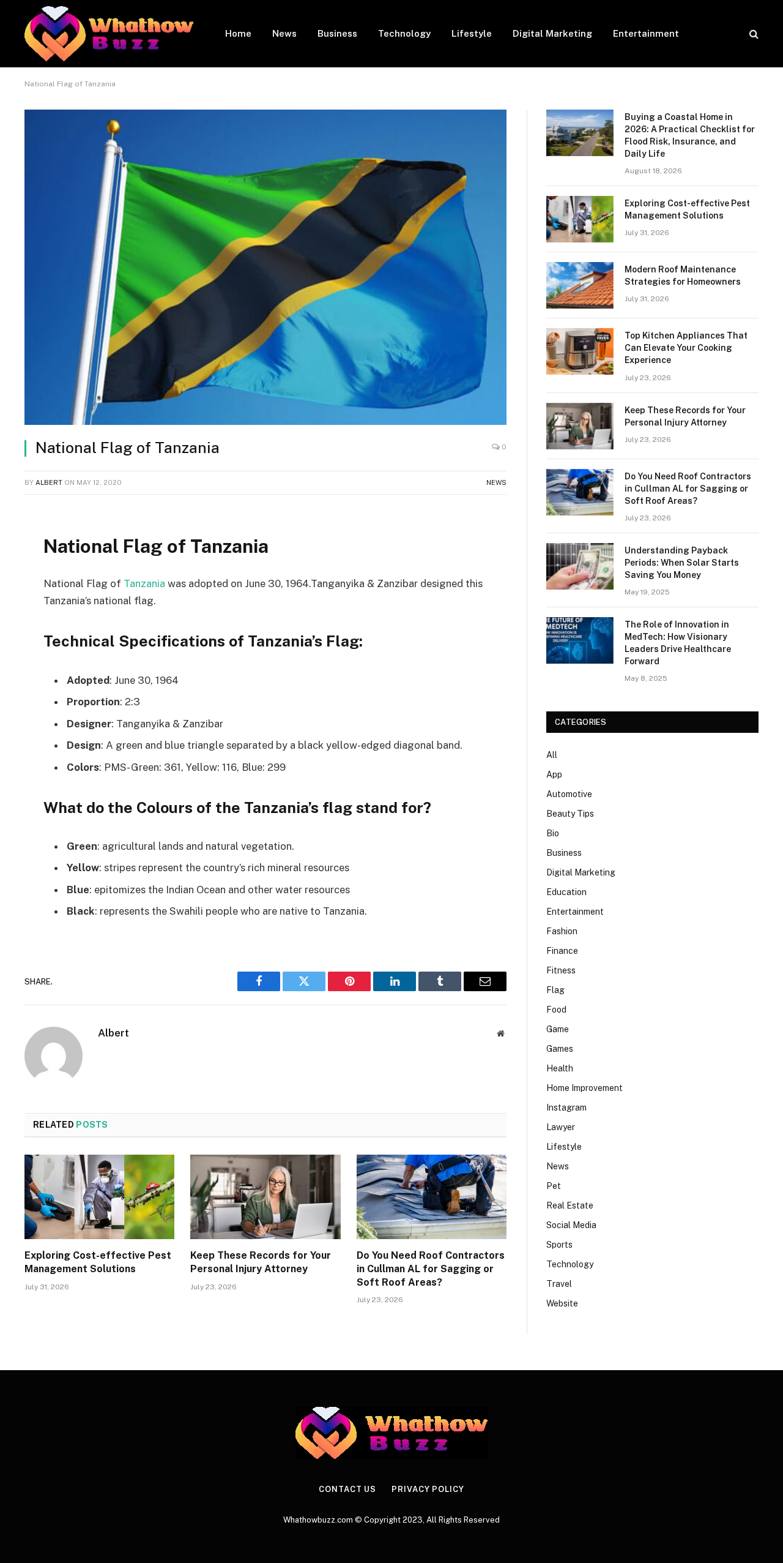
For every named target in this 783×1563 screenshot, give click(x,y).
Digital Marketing (552, 33)
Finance (562, 951)
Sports (559, 1245)
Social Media (571, 1225)
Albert (48, 482)
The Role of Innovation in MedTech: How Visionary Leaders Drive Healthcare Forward (678, 643)
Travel (559, 1284)
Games (559, 1049)
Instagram (566, 1107)
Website (562, 1303)
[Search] (753, 34)
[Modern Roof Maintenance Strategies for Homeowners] (580, 285)
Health (559, 1068)
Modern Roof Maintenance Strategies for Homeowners (683, 275)
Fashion (561, 931)
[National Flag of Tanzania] (265, 267)
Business (337, 33)
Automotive (569, 794)
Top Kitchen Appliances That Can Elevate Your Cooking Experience (686, 348)
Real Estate (569, 1205)
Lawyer (560, 1127)
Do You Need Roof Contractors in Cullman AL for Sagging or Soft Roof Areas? (431, 1269)
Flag (555, 990)
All (551, 755)
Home (238, 33)
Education (566, 892)
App (554, 774)
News (284, 33)
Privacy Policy (428, 1489)
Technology (404, 33)
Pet (553, 1186)
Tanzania (146, 583)
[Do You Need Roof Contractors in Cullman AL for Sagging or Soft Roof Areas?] (432, 1197)
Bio (552, 833)
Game (557, 1029)
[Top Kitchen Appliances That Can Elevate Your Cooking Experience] (580, 351)
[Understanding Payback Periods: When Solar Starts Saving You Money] (580, 566)
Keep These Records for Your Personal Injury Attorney (260, 1262)
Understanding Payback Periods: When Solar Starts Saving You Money (682, 562)
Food (556, 1009)
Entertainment (646, 33)
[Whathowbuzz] (108, 33)
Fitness (561, 970)
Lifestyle (471, 33)
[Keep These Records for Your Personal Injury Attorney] (265, 1197)
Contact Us (347, 1489)
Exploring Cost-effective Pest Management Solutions (97, 1262)
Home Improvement (584, 1088)
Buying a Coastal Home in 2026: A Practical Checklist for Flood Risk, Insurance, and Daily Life (690, 135)
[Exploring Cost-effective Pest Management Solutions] (99, 1197)
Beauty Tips (570, 814)
